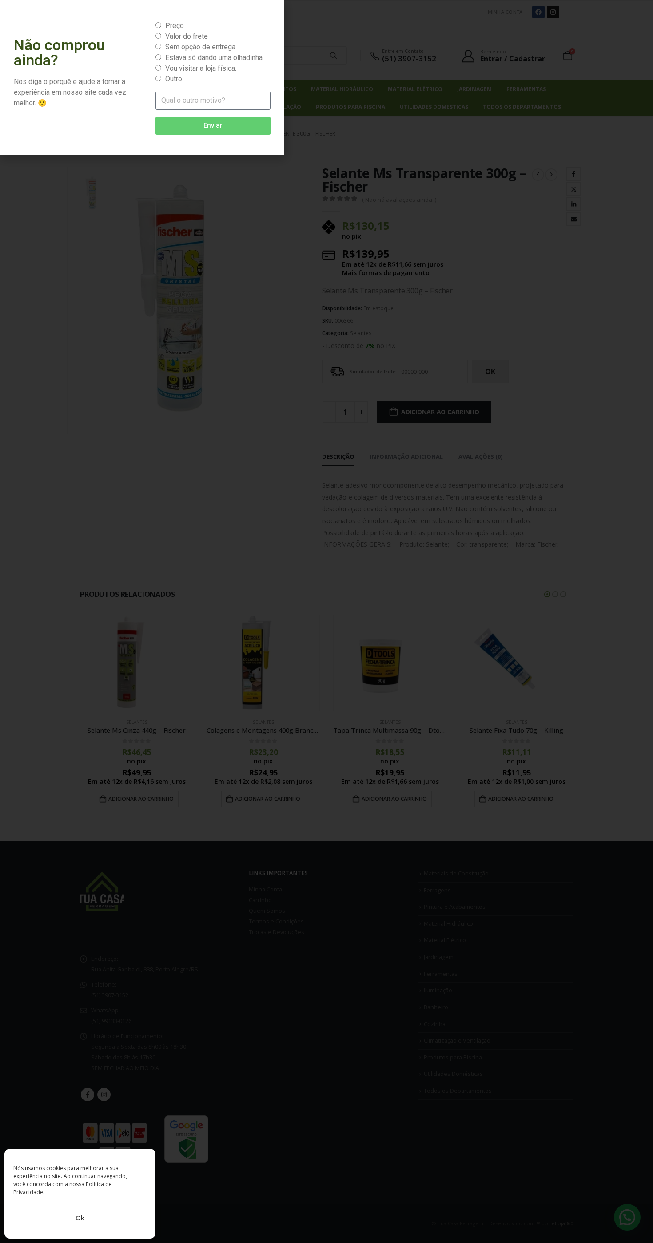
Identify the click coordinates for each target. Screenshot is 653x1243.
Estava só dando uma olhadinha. (214, 57)
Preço (174, 25)
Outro (173, 79)
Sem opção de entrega (200, 47)
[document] (326, 621)
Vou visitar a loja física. (200, 68)
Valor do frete (186, 36)
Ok (80, 1217)
